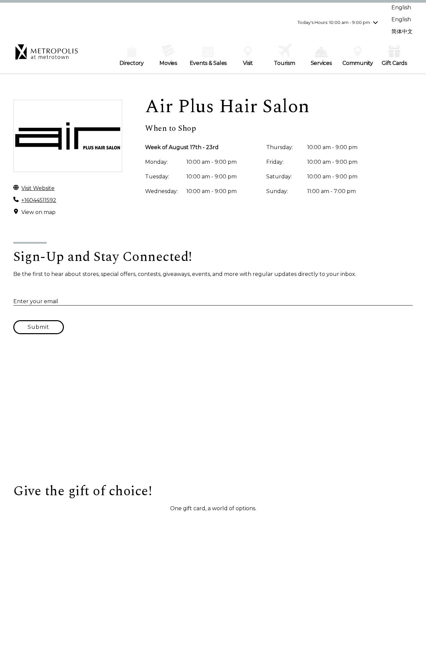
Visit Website (38, 188)
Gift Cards (394, 63)
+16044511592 (38, 200)
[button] (46, 524)
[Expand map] (213, 416)
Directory (131, 63)
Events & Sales (208, 63)
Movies (168, 63)
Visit (248, 63)
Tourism (284, 63)
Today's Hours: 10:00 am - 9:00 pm (334, 22)
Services (321, 63)
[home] (46, 55)
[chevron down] (375, 22)
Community (357, 63)
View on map (38, 212)
